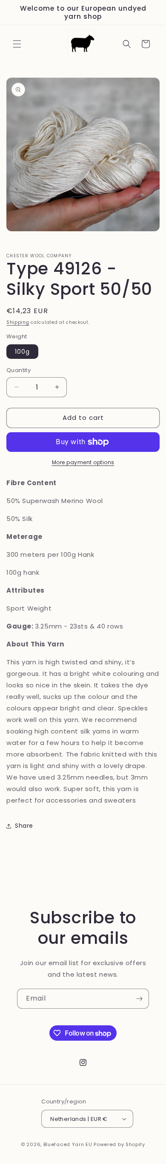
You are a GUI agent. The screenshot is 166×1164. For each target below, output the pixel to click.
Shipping (17, 322)
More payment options (83, 462)
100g (22, 351)
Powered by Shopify (119, 1144)
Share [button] (24, 825)
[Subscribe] (139, 999)
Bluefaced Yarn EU (67, 1144)
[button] (17, 44)
